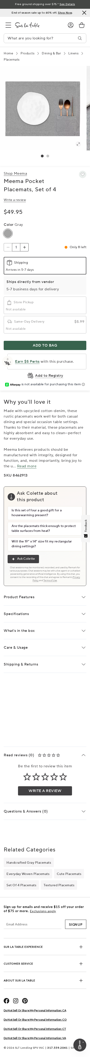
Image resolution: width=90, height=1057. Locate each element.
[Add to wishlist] (82, 174)
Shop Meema (15, 173)
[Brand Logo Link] (37, 25)
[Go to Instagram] (15, 1001)
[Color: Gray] (8, 233)
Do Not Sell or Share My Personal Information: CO (35, 1019)
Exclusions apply (43, 911)
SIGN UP (75, 924)
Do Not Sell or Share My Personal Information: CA (35, 1010)
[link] (81, 25)
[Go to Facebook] (6, 1001)
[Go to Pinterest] (25, 1001)
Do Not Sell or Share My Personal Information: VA (35, 1038)
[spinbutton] (16, 247)
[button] (42, 156)
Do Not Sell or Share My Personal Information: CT (35, 1029)
